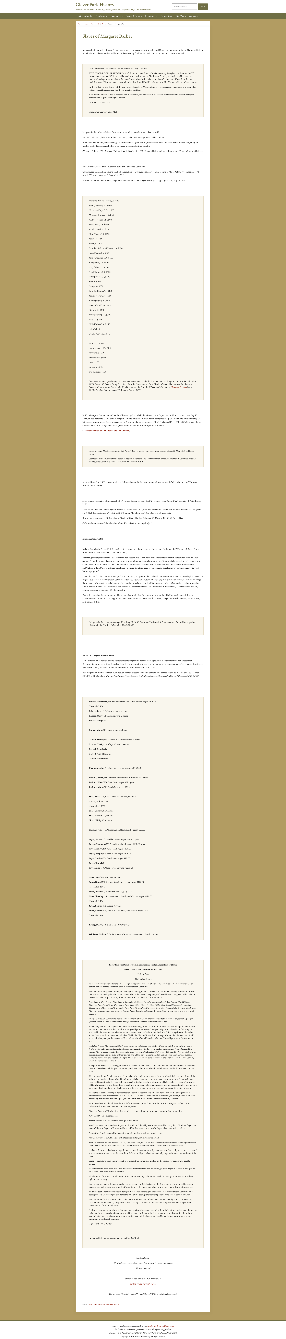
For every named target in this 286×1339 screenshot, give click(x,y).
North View (101, 24)
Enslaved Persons (179, 387)
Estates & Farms (90, 24)
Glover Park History (95, 5)
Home (80, 24)
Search (203, 6)
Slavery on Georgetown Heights (108, 1304)
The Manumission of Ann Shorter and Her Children (106, 431)
